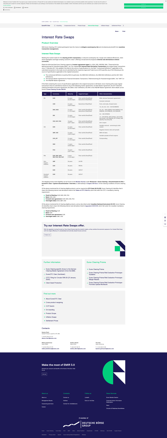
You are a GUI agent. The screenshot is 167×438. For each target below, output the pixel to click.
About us (44, 397)
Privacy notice (52, 434)
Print (123, 31)
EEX (64, 430)
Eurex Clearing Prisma (96, 269)
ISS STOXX (109, 430)
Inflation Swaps (105, 25)
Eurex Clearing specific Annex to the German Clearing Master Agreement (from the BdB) (61, 270)
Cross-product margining (54, 302)
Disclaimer (44, 434)
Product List (47, 234)
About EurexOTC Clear (54, 299)
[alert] (83, 6)
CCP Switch (50, 306)
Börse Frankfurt (81, 430)
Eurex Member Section (112, 397)
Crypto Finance (117, 430)
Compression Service (69, 25)
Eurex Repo (58, 430)
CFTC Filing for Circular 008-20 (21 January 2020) (61, 278)
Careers (44, 407)
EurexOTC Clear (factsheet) (55, 274)
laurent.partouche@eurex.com (105, 348)
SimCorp (102, 430)
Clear (51, 21)
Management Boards (47, 400)
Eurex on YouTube (89, 400)
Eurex (43, 430)
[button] (4, 7)
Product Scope (81, 25)
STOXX (96, 430)
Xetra (73, 430)
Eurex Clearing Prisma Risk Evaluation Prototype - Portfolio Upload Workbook (106, 283)
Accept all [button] (143, 4)
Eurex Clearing (45, 21)
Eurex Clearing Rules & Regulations (71, 434)
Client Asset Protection (54, 283)
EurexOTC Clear (56, 21)
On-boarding (58, 25)
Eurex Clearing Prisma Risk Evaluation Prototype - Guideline (106, 273)
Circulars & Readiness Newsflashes (115, 408)
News (107, 405)
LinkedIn (87, 397)
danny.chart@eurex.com (49, 338)
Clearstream (90, 430)
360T (69, 430)
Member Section (81, 181)
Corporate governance (47, 403)
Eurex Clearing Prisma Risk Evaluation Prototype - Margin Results (106, 278)
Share (117, 31)
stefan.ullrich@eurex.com (78, 348)
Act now (44, 374)
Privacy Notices (7, 5)
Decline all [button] (143, 7)
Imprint (59, 434)
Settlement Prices (116, 25)
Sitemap (84, 434)
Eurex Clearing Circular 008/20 (56, 89)
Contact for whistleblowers (70, 403)
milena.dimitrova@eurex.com (50, 348)
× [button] (165, 1)
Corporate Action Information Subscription (114, 401)
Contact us (66, 397)
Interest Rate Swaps (93, 25)
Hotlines (65, 400)
